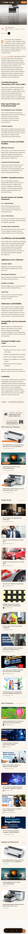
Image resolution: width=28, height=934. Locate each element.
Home (2, 5)
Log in (17, 2)
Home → (24, 842)
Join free (24, 2)
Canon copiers (4, 56)
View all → (24, 427)
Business (6, 5)
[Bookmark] (16, 930)
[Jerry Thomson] (2, 29)
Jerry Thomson (8, 27)
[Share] (21, 930)
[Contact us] (24, 931)
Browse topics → (22, 500)
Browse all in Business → (20, 703)
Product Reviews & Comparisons (16, 401)
